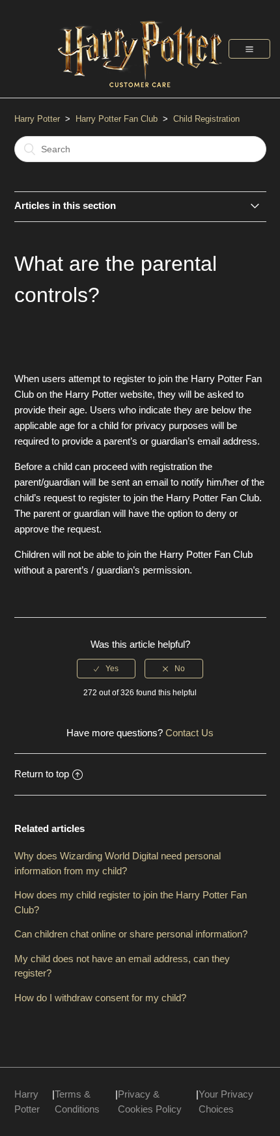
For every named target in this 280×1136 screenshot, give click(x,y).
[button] (249, 49)
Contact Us (189, 732)
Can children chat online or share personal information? (130, 933)
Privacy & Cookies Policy (150, 1101)
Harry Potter (37, 119)
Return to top (41, 773)
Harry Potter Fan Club (118, 119)
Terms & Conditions (77, 1101)
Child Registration (206, 119)
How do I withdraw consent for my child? (100, 997)
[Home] (140, 93)
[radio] (106, 668)
